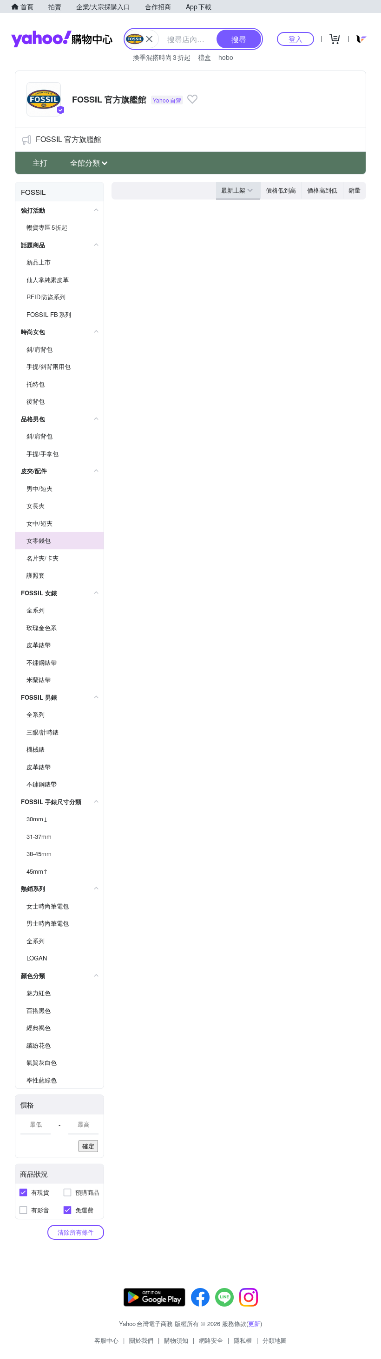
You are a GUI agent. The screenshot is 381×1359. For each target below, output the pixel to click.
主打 (40, 162)
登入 (295, 39)
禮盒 (204, 57)
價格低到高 (281, 190)
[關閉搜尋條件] (149, 39)
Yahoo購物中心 (61, 39)
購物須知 (176, 1340)
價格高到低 (322, 190)
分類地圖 (275, 1340)
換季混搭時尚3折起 (161, 57)
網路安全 (211, 1340)
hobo (225, 57)
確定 (88, 1145)
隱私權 (243, 1340)
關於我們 (141, 1340)
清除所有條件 (76, 1232)
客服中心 (106, 1340)
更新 (254, 1323)
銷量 (354, 190)
